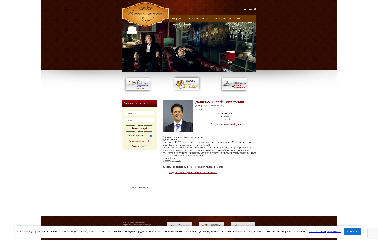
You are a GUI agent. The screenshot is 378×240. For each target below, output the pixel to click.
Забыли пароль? (139, 146)
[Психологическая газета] (138, 91)
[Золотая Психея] (187, 91)
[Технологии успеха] (235, 93)
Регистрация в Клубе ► (139, 141)
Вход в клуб (139, 128)
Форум (176, 18)
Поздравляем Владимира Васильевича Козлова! (193, 172)
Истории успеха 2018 (228, 18)
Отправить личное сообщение (226, 124)
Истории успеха (198, 18)
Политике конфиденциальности (325, 231)
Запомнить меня (134, 135)
